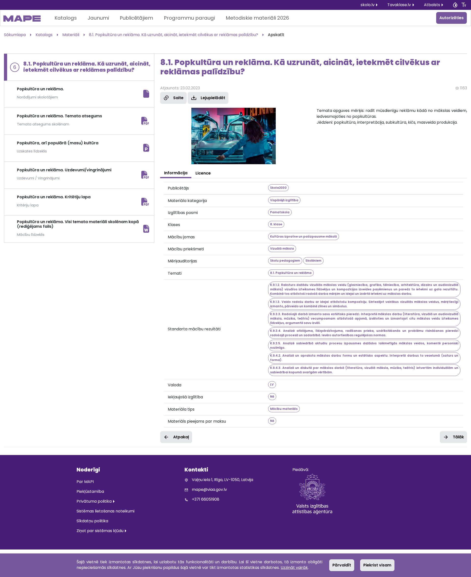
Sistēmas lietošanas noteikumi (105, 511)
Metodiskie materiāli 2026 (257, 17)
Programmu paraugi (189, 17)
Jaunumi (98, 17)
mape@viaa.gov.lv (209, 489)
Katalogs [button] (44, 35)
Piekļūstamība (90, 491)
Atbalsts (432, 5)
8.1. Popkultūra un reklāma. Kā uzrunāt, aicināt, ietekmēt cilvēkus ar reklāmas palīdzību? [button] (173, 35)
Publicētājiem (136, 17)
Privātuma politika (94, 501)
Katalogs (65, 17)
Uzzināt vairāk (294, 567)
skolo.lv (368, 5)
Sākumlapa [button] (15, 35)
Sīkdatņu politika (92, 521)
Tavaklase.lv (399, 5)
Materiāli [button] (70, 35)
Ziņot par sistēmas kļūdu (100, 531)
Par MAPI (85, 481)
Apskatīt (276, 35)
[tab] (175, 173)
